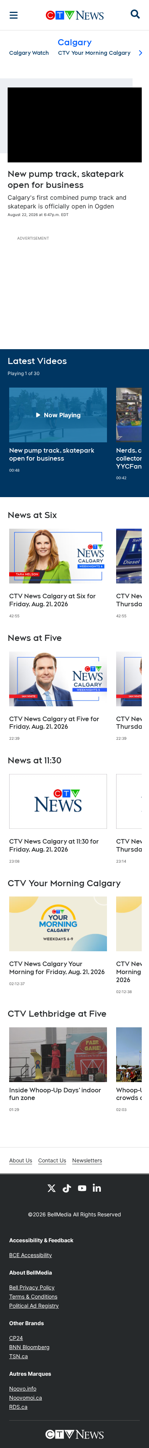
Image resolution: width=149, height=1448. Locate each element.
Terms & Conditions (33, 1296)
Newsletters (87, 1160)
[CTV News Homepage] (75, 15)
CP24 (16, 1338)
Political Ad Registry (34, 1305)
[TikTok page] (66, 1187)
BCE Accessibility (30, 1255)
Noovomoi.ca (25, 1397)
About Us (20, 1160)
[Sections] (13, 15)
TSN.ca (18, 1356)
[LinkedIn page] (97, 1187)
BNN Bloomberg (29, 1347)
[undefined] (58, 430)
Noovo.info (22, 1388)
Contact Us (52, 1160)
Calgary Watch (29, 53)
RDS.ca (18, 1406)
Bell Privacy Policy (32, 1287)
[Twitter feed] (51, 1187)
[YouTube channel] (82, 1187)
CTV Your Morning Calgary (94, 53)
